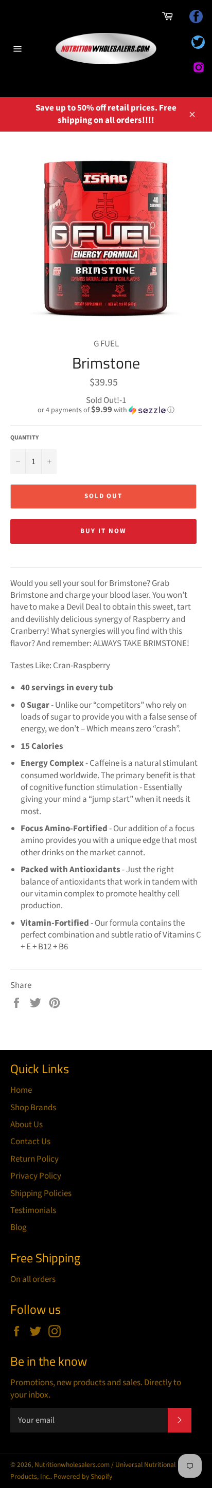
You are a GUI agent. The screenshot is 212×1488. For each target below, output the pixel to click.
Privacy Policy (35, 1176)
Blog (18, 1227)
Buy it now (103, 531)
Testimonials (33, 1210)
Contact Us (30, 1141)
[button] (106, 410)
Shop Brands (33, 1107)
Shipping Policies (41, 1193)
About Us (26, 1124)
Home (21, 1090)
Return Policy (34, 1159)
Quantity (24, 438)
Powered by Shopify (83, 1476)
